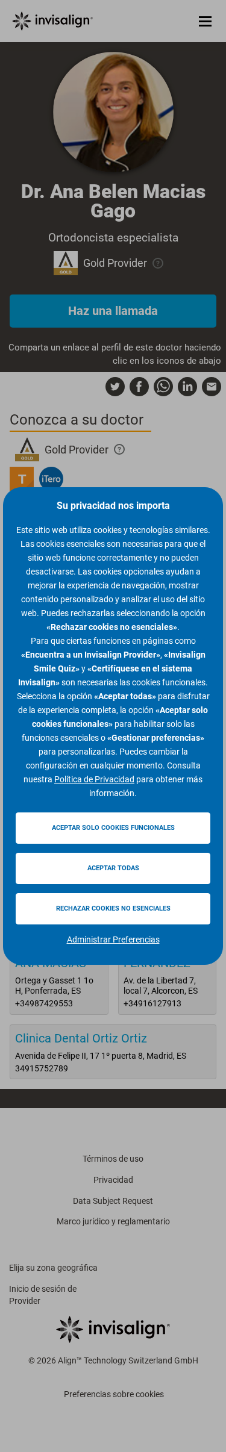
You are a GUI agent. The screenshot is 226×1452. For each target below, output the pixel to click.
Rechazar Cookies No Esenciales (113, 908)
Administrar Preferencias (113, 939)
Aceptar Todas (113, 868)
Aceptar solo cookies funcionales (113, 828)
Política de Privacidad (94, 779)
